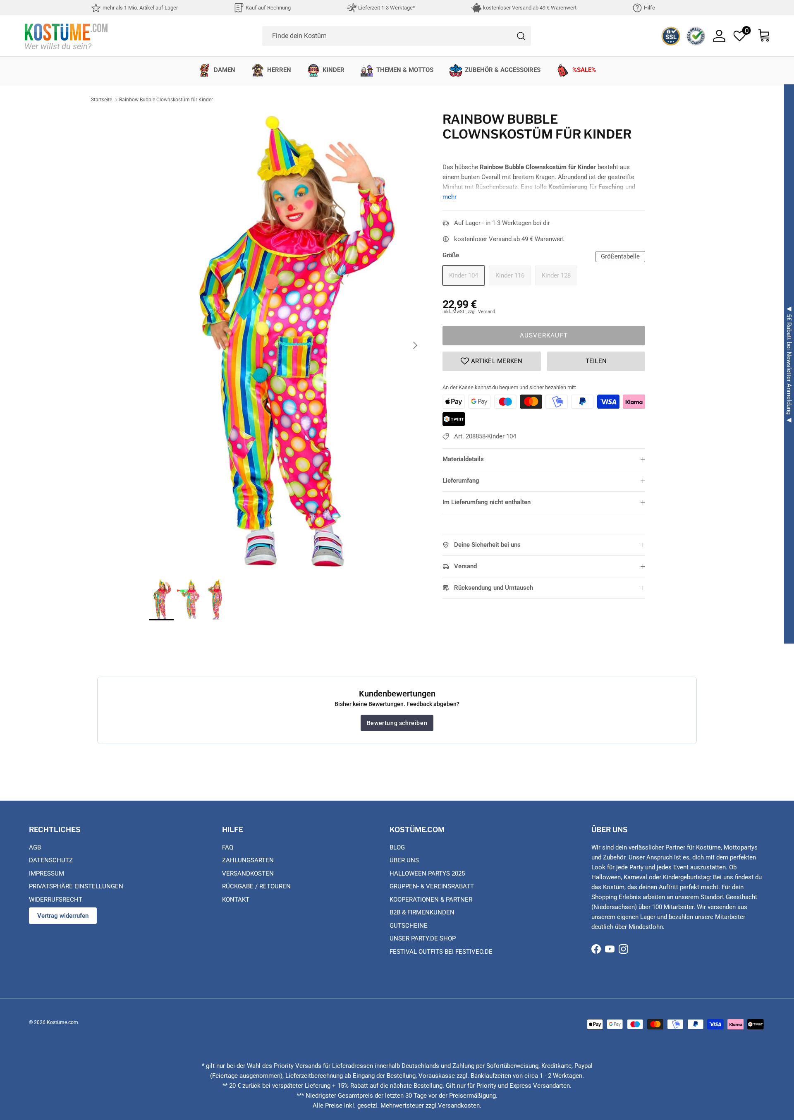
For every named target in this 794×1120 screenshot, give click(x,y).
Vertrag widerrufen (62, 915)
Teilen (596, 361)
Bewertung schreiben (397, 723)
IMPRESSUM (46, 873)
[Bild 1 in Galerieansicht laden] (286, 341)
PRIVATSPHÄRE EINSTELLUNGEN (76, 886)
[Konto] (719, 36)
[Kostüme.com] (66, 36)
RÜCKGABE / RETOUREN (256, 886)
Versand (465, 566)
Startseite (101, 100)
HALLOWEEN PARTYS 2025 (427, 873)
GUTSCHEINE (409, 925)
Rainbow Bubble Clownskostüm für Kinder (166, 100)
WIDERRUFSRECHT (55, 899)
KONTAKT (235, 899)
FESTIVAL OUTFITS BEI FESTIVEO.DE (441, 951)
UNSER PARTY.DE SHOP (423, 938)
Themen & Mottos (404, 70)
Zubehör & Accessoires (502, 70)
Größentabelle (620, 256)
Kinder (333, 70)
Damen (224, 70)
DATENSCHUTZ (51, 860)
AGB (35, 847)
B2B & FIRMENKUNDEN (422, 912)
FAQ (227, 847)
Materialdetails (463, 459)
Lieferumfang (460, 480)
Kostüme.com (62, 1022)
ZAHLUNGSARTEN (248, 860)
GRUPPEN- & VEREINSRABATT (432, 886)
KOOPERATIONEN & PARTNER (431, 899)
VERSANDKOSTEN (248, 873)
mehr (449, 197)
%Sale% (584, 70)
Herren (279, 70)
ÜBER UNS (404, 860)
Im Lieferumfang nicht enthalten (486, 502)
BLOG (397, 847)
